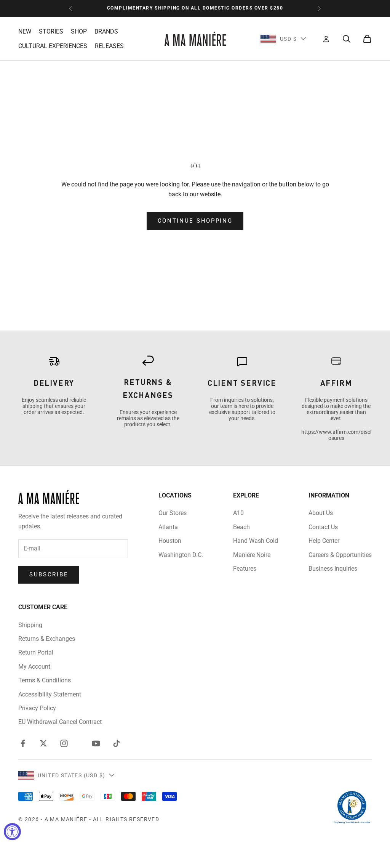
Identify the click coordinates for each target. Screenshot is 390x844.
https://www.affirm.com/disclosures (336, 435)
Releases (109, 46)
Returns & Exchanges (46, 638)
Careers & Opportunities (340, 554)
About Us (320, 513)
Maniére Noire (251, 554)
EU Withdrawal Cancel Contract (60, 721)
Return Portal (35, 652)
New (24, 31)
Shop (79, 31)
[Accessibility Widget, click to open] (12, 831)
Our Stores (172, 513)
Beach (241, 527)
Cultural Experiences (52, 46)
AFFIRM (336, 383)
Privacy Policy (37, 708)
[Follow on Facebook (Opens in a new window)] (22, 743)
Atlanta (168, 527)
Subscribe (48, 574)
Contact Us (323, 527)
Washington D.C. (180, 554)
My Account (34, 666)
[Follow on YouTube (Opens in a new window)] (96, 743)
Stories (51, 31)
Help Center (323, 540)
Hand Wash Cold (255, 540)
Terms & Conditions (44, 680)
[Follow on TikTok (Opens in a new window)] (116, 743)
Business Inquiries (332, 568)
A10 (238, 513)
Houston (169, 540)
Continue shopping (195, 220)
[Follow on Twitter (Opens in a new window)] (43, 743)
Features (244, 568)
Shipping (30, 625)
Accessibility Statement (49, 694)
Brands (106, 31)
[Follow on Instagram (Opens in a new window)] (64, 743)
